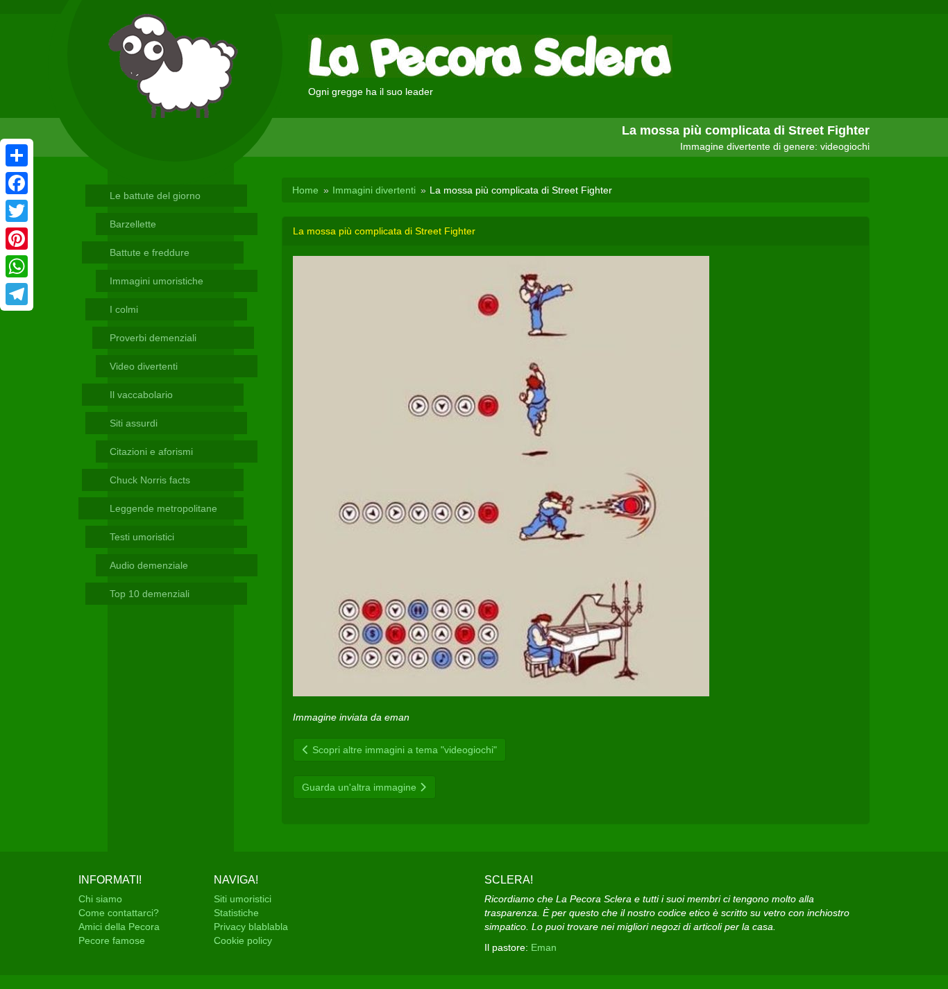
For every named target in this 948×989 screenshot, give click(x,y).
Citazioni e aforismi (151, 451)
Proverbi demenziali (153, 337)
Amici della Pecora (119, 926)
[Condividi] (17, 155)
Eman (544, 947)
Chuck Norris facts (150, 479)
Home (305, 190)
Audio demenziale (149, 565)
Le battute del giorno (155, 195)
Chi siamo (100, 898)
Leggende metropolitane (163, 508)
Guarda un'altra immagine (360, 787)
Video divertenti (144, 366)
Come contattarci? (118, 912)
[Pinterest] (17, 238)
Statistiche (236, 912)
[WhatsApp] (17, 266)
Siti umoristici (242, 898)
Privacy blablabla (251, 926)
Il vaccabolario (141, 394)
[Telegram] (17, 294)
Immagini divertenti (374, 190)
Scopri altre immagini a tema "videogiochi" (403, 749)
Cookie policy (243, 940)
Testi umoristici (142, 536)
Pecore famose (111, 940)
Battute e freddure (149, 252)
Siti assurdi (134, 423)
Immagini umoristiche (156, 280)
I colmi (124, 309)
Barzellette (133, 224)
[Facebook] (17, 183)
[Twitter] (17, 211)
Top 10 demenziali (149, 593)
